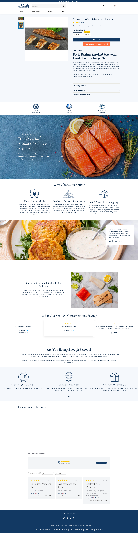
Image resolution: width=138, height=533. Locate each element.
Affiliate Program (44, 529)
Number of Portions (80, 30)
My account (99, 529)
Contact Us (78, 529)
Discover (48, 11)
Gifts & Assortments (76, 525)
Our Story (50, 525)
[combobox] (49, 6)
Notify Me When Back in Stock (96, 44)
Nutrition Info (79, 90)
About (57, 11)
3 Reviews (81, 22)
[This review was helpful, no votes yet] (48, 496)
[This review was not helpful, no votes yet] (50, 496)
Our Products (23, 11)
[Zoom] (46, 39)
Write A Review (101, 463)
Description (78, 50)
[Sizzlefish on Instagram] (64, 518)
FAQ (36, 529)
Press (71, 529)
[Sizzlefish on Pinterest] (73, 518)
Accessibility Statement (60, 529)
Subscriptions (37, 11)
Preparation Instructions (83, 95)
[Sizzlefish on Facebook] (67, 518)
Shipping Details (79, 86)
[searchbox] (33, 473)
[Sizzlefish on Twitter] (70, 518)
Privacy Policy (89, 529)
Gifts (64, 11)
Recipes (89, 525)
